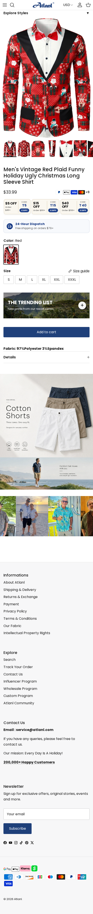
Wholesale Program (20, 688)
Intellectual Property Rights (26, 632)
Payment (11, 604)
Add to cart (46, 332)
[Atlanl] (43, 5)
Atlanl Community (18, 703)
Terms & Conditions (20, 618)
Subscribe (17, 828)
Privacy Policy (15, 611)
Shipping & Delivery (19, 589)
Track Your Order (18, 666)
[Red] (11, 254)
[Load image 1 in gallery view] (46, 78)
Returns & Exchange (20, 596)
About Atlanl (14, 582)
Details (9, 357)
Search (9, 659)
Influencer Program (20, 681)
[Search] (14, 5)
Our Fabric (12, 625)
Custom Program (18, 695)
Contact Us (13, 674)
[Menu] (5, 5)
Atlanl (18, 899)
